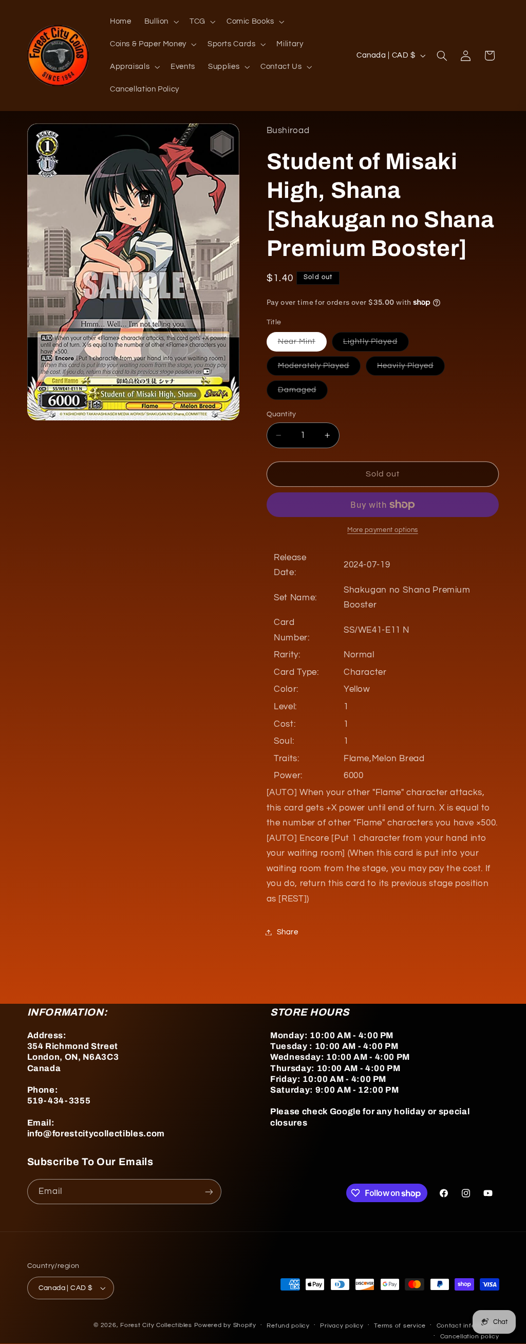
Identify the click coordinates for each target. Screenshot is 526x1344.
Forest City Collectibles (156, 1325)
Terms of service (400, 1326)
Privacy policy (341, 1326)
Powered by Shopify (225, 1325)
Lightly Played (376, 344)
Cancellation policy (469, 1336)
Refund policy (288, 1326)
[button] (160, 21)
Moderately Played (319, 368)
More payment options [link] (382, 530)
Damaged (303, 392)
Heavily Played (411, 368)
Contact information (468, 1326)
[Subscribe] (208, 1191)
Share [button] (287, 932)
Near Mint (302, 344)
